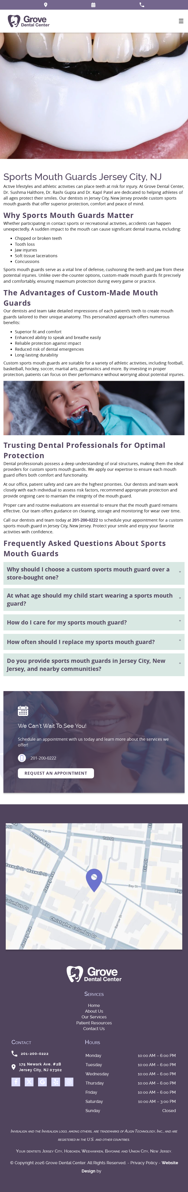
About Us (94, 1011)
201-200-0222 (85, 520)
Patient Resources (94, 1022)
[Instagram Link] (69, 1082)
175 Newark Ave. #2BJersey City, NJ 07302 (40, 1067)
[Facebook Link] (15, 1082)
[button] (93, 5)
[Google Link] (42, 1082)
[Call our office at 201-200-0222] (141, 5)
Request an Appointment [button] (56, 773)
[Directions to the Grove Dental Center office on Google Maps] (45, 5)
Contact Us (94, 1028)
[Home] (28, 21)
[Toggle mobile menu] (181, 21)
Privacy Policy (144, 1162)
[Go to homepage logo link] (94, 974)
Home (94, 1005)
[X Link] (29, 1082)
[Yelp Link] (55, 1082)
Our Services (94, 1016)
